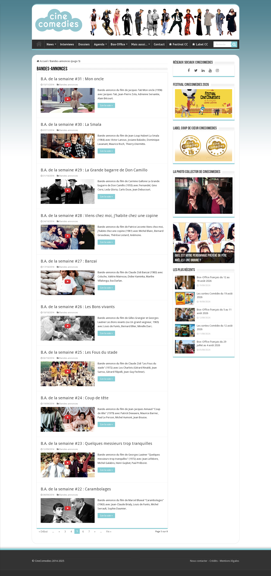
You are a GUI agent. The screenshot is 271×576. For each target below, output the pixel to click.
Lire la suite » (106, 105)
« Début (43, 531)
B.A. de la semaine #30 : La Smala (71, 124)
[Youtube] (210, 70)
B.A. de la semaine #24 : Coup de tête (75, 397)
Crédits (213, 560)
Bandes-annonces (68, 84)
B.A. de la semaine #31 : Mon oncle (72, 78)
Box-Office (118, 44)
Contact (159, 44)
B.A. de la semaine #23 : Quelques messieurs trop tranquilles (96, 443)
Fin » (108, 531)
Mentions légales (229, 560)
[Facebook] (188, 70)
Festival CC (180, 44)
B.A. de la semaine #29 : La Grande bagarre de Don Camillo (94, 170)
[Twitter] (196, 70)
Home (39, 44)
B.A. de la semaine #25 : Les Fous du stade (79, 352)
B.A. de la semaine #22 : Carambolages (76, 489)
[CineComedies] (59, 19)
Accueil (43, 61)
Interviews (67, 44)
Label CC (202, 44)
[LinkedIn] (203, 70)
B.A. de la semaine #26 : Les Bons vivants (78, 306)
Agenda (99, 44)
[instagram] (217, 70)
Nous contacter (198, 560)
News (50, 44)
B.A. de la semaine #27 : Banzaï (69, 261)
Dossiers (84, 44)
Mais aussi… (139, 44)
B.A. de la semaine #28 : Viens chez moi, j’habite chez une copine (99, 215)
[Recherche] (234, 44)
